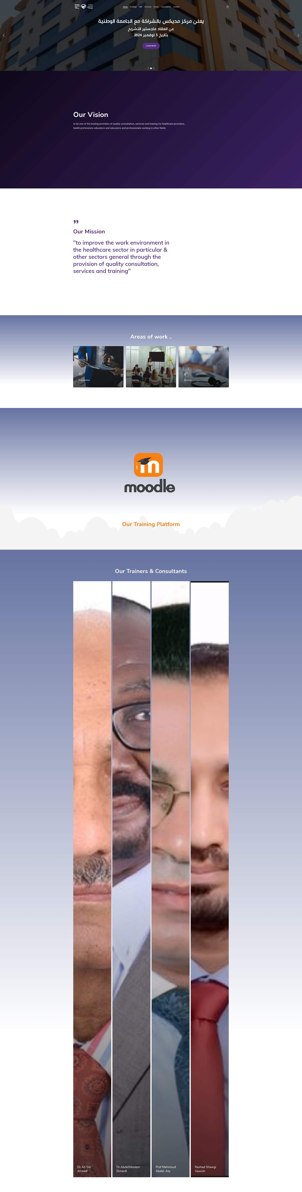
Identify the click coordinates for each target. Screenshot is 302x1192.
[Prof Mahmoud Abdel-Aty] (171, 879)
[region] (151, 35)
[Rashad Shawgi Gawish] (210, 879)
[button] (4, 35)
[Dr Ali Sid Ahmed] (92, 879)
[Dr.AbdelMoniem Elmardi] (131, 879)
